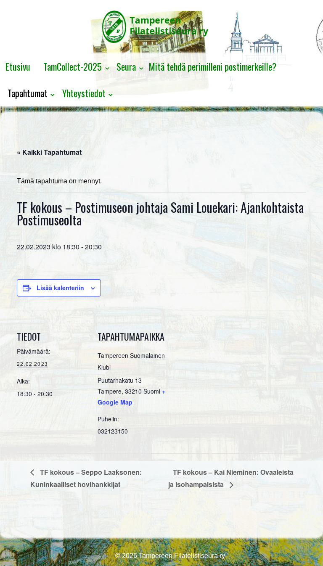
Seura (126, 66)
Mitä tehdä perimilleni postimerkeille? (212, 66)
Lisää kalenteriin (60, 287)
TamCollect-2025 (72, 66)
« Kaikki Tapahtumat (49, 152)
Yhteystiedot (84, 93)
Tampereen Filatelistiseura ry (181, 555)
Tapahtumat (28, 93)
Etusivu (17, 66)
